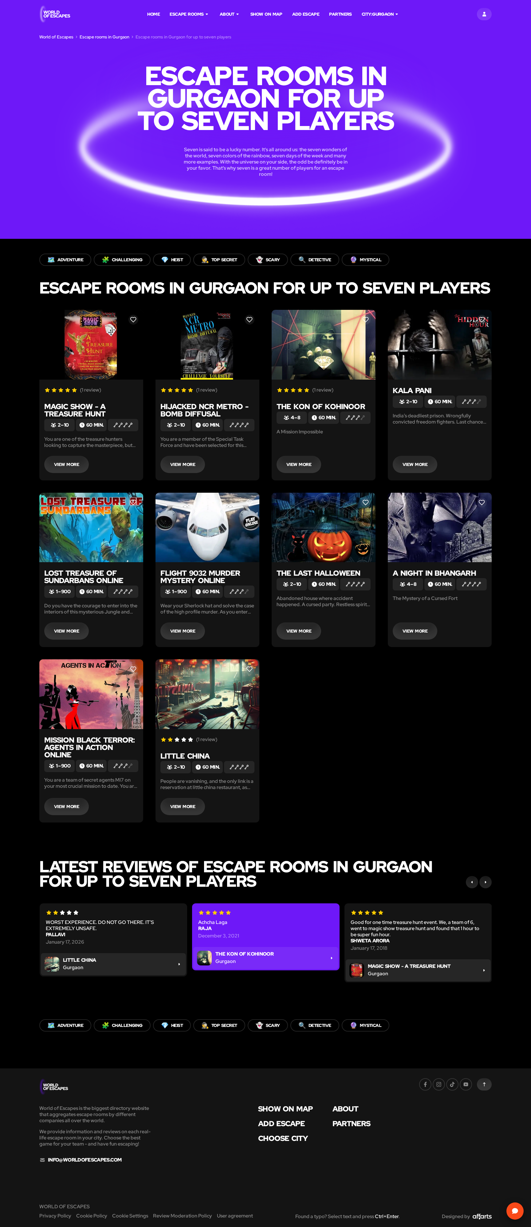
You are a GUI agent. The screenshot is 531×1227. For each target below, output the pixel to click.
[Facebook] (425, 1084)
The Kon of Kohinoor (321, 406)
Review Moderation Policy (182, 1216)
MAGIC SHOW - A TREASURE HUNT (74, 410)
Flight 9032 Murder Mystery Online (200, 576)
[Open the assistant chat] (515, 1211)
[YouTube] (466, 1084)
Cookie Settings (130, 1216)
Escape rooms (186, 14)
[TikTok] (452, 1084)
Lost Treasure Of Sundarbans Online (83, 576)
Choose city (283, 1138)
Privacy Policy (55, 1216)
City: (378, 14)
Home (153, 14)
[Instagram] (439, 1084)
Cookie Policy (91, 1216)
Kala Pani (412, 390)
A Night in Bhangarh (434, 573)
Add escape (306, 14)
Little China (185, 756)
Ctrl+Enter (387, 1216)
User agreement (235, 1216)
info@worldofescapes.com (84, 1160)
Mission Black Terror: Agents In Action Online (89, 747)
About (227, 14)
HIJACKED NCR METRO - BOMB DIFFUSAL (204, 410)
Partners (340, 14)
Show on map (266, 14)
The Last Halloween (318, 573)
